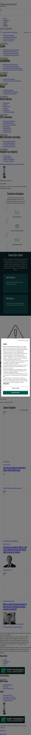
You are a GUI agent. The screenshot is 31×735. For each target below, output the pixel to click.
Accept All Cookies (15, 392)
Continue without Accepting (23, 340)
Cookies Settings (15, 388)
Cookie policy (6, 383)
